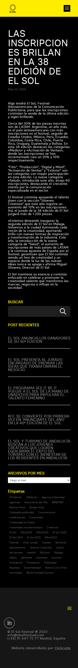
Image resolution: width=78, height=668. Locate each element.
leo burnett (16, 552)
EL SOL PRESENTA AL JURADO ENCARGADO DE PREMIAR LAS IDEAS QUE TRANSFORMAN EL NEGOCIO (35, 364)
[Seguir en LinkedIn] (9, 623)
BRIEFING (57, 502)
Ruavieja (15, 567)
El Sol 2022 (34, 537)
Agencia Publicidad (53, 497)
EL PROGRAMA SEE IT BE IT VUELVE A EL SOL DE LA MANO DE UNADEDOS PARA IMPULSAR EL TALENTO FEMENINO (38, 393)
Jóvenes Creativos (41, 547)
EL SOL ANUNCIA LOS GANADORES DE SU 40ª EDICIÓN (39, 340)
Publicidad (50, 562)
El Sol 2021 (16, 537)
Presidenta (16, 562)
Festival (14, 542)
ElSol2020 (42, 532)
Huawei (46, 542)
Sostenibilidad (32, 567)
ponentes (41, 557)
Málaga (58, 552)
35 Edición (16, 497)
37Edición (31, 497)
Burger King (37, 507)
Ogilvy (13, 557)
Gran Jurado (30, 542)
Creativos (52, 527)
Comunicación (46, 512)
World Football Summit (40, 572)
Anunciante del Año (36, 502)
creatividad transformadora (26, 527)
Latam (60, 547)
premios (56, 557)
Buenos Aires (17, 507)
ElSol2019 (26, 532)
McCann (45, 552)
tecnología (16, 572)
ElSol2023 (51, 537)
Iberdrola (60, 542)
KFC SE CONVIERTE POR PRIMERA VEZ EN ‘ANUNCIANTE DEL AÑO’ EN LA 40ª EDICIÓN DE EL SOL (38, 419)
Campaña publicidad (22, 512)
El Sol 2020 (60, 532)
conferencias (17, 517)
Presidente (33, 562)
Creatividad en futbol (22, 522)
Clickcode (62, 648)
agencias (15, 502)
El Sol (13, 532)
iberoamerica (17, 547)
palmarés (26, 557)
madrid (31, 552)
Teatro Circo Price (56, 567)
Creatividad (36, 517)
